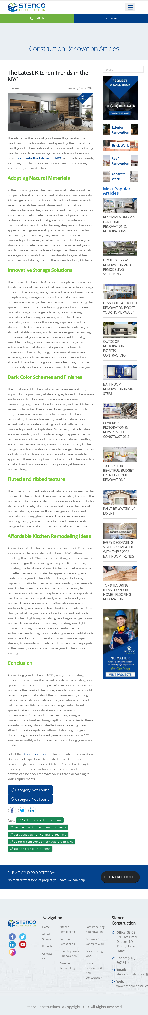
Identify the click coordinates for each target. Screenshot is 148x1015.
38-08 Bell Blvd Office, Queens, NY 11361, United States (127, 941)
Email (113, 18)
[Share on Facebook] (13, 810)
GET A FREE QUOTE (120, 877)
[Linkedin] (12, 944)
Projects (47, 946)
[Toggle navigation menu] (130, 7)
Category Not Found (32, 790)
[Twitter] (23, 936)
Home (46, 927)
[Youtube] (23, 944)
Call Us (39, 18)
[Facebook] (12, 936)
